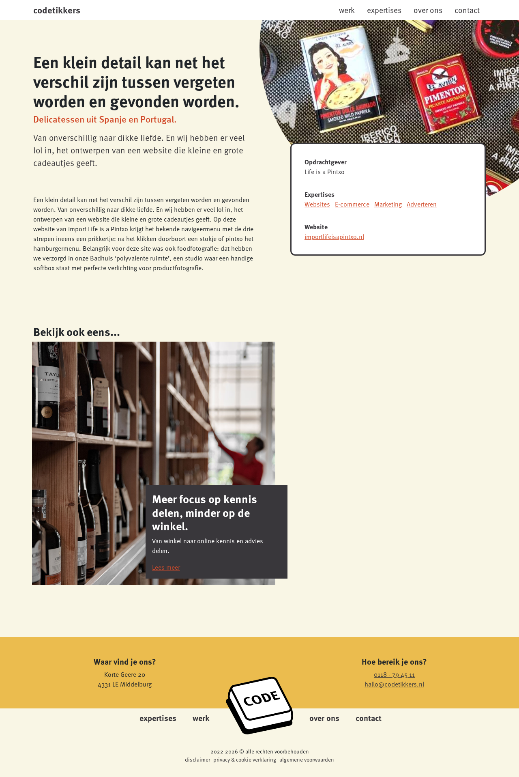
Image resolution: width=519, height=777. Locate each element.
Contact (467, 10)
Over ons (428, 10)
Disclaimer (197, 759)
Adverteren (422, 204)
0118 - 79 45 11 (394, 674)
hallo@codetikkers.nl (394, 684)
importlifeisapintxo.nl (334, 236)
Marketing (388, 204)
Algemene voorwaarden (306, 759)
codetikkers (56, 9)
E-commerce (352, 204)
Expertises (384, 10)
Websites (317, 204)
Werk (347, 10)
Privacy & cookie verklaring (244, 759)
